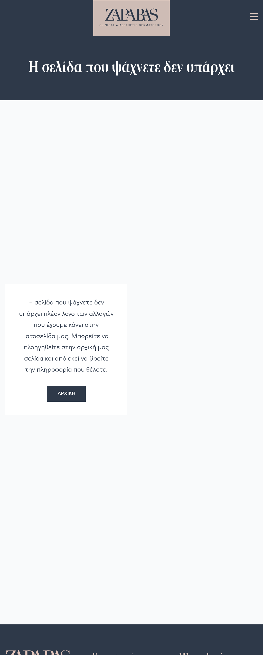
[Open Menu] (254, 16)
